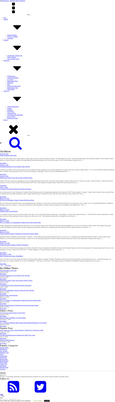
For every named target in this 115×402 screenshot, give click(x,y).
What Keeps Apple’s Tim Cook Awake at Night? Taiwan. (16, 178)
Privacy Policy (11, 116)
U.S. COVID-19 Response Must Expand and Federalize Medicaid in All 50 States (23, 323)
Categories (10, 38)
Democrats (3, 366)
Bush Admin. (4, 362)
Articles (6, 19)
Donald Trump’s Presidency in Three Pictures (13, 318)
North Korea (3, 356)
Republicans (3, 349)
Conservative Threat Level (14, 55)
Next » (9, 265)
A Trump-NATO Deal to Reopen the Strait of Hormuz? (15, 189)
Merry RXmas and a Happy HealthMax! (11, 256)
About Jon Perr (11, 113)
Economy (2, 369)
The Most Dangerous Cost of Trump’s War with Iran (15, 166)
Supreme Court (4, 352)
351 (6, 265)
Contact (9, 108)
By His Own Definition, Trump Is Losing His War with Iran (17, 200)
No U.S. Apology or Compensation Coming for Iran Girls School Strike (20, 222)
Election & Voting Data (13, 86)
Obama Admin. (4, 347)
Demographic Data (12, 88)
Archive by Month (12, 36)
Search (5, 120)
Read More (3, 163)
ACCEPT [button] (47, 400)
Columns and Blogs (12, 78)
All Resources (11, 76)
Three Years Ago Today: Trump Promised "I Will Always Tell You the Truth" (22, 330)
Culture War (3, 364)
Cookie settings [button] (37, 400)
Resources (6, 60)
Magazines (10, 83)
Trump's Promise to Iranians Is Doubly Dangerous (14, 245)
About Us (6, 91)
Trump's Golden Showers (7, 340)
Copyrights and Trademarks (15, 115)
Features (6, 40)
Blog (5, 18)
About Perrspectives (13, 106)
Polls (8, 84)
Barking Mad (4, 359)
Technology (3, 357)
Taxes (1, 354)
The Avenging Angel (13, 59)
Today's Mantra (11, 57)
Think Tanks (10, 89)
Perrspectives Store (12, 118)
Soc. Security (4, 351)
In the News (10, 111)
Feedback (10, 110)
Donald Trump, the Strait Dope (9, 211)
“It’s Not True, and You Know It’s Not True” (12, 313)
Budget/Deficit (4, 361)
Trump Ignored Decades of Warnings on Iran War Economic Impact (19, 233)
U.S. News (10, 79)
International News (12, 81)
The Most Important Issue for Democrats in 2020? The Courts (17, 335)
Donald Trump (4, 367)
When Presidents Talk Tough (8, 155)
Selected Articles (12, 35)
